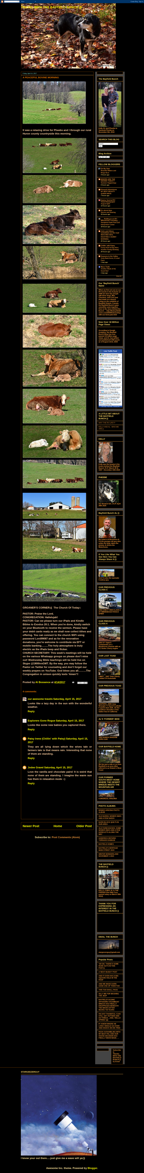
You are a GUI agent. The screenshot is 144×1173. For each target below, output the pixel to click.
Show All (118, 276)
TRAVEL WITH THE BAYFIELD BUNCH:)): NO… (108, 356)
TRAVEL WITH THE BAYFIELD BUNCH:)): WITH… (109, 371)
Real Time (109, 406)
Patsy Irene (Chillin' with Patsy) (46, 738)
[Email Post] (73, 682)
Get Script (104, 406)
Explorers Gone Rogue (41, 720)
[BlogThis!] (80, 683)
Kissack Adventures (109, 189)
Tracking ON (116, 406)
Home (58, 826)
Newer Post (31, 826)
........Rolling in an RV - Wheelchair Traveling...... (110, 219)
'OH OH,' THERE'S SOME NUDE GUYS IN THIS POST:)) (109, 966)
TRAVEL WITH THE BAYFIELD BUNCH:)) (51, 7)
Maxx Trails (105, 267)
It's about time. (106, 210)
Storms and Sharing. (108, 212)
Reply (31, 711)
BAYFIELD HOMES (106, 844)
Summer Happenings (108, 183)
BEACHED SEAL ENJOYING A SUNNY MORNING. (108, 237)
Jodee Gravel (36, 767)
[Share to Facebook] (84, 683)
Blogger (92, 1168)
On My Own (105, 169)
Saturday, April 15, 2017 (67, 698)
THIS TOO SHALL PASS (108, 990)
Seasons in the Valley (109, 256)
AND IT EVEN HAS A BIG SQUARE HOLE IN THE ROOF (108, 978)
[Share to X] (82, 683)
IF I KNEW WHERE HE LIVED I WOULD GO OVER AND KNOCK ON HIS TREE (109, 1026)
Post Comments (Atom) (66, 837)
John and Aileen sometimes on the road (110, 232)
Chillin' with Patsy (108, 246)
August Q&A (105, 204)
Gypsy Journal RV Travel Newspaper (108, 201)
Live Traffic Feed (110, 351)
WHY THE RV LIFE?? (107, 423)
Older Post (84, 826)
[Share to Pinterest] (86, 683)
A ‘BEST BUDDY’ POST (108, 972)
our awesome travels (40, 698)
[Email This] (78, 683)
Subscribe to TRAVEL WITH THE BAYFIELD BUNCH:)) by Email (117, 1055)
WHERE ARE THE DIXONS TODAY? (108, 180)
